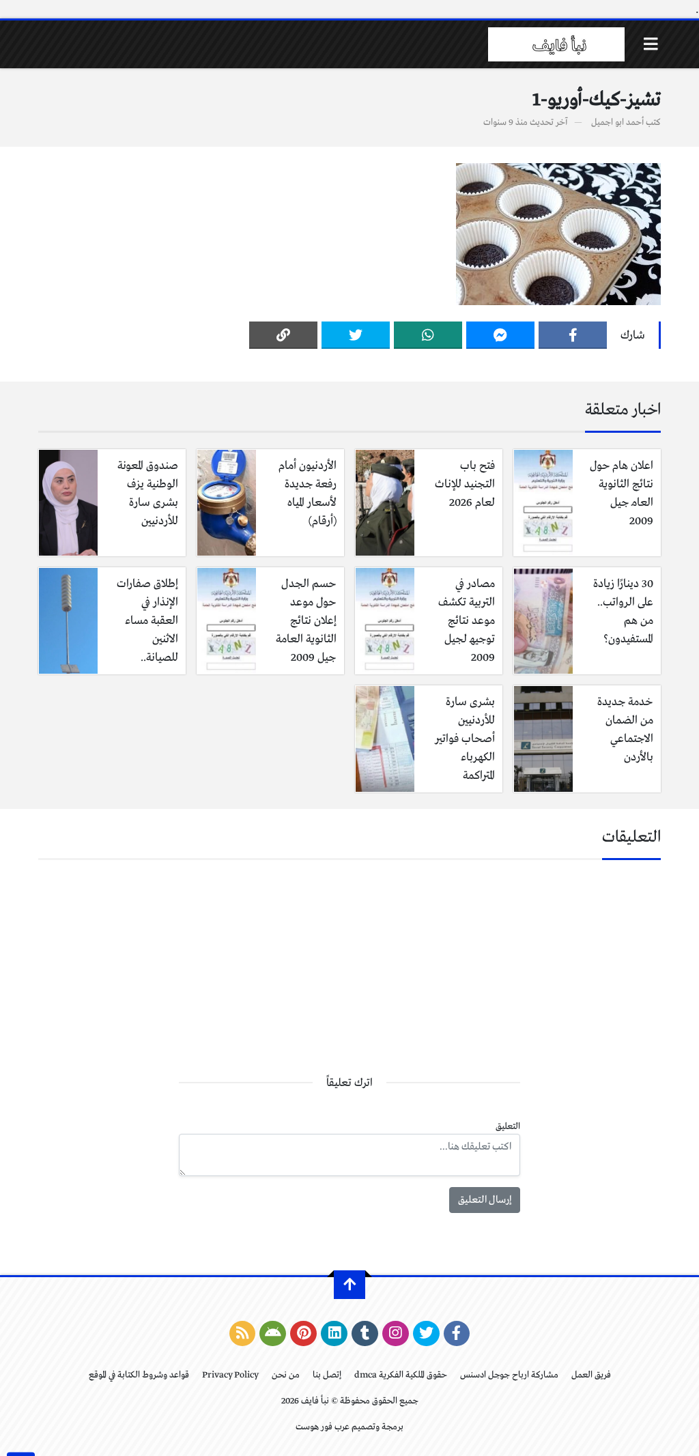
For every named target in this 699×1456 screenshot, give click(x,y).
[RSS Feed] (242, 1334)
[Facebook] (573, 335)
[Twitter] (356, 335)
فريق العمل (591, 1375)
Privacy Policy (230, 1375)
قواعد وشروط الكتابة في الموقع (139, 1375)
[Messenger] (500, 335)
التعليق (508, 1126)
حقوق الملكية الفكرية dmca (400, 1375)
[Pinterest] (303, 1334)
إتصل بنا (327, 1375)
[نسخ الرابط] (283, 335)
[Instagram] (395, 1334)
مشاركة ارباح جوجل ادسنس (509, 1375)
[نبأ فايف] (556, 44)
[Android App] (272, 1334)
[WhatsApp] (428, 335)
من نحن (286, 1375)
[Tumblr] (365, 1334)
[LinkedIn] (334, 1334)
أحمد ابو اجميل (617, 122)
